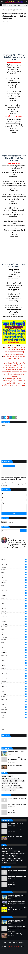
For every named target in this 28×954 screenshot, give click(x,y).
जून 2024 (14, 606)
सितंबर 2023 (14, 624)
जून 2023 (14, 632)
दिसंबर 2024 (14, 590)
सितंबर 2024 (14, 598)
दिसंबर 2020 (14, 709)
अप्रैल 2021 (14, 699)
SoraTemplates (10, 950)
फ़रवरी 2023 (14, 642)
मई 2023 (14, 634)
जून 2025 (14, 575)
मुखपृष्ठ (2, 729)
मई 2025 (14, 577)
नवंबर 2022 (14, 650)
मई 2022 (14, 665)
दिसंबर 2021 (14, 678)
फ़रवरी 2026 (14, 562)
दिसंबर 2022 (14, 647)
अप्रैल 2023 (14, 637)
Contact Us (14, 942)
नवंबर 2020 (14, 712)
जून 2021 (14, 694)
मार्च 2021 (14, 702)
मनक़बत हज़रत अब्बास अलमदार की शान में (15, 830)
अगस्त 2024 (14, 601)
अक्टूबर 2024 (14, 595)
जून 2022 (14, 663)
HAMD (22, 781)
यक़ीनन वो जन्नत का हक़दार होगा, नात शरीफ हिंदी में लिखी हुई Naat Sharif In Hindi (17, 908)
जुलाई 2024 (14, 603)
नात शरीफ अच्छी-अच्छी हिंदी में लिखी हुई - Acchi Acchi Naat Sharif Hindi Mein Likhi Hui (17, 759)
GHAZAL (5, 781)
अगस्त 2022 (14, 658)
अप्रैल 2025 (14, 580)
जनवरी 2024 (14, 613)
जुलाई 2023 (14, 629)
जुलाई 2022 (14, 660)
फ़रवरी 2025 (14, 585)
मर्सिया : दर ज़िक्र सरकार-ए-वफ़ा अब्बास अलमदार (17, 798)
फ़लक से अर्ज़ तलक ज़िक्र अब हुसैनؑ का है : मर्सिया (17, 804)
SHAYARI (5, 790)
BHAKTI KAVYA (7, 776)
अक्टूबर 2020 (14, 715)
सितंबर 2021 (14, 686)
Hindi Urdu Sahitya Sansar (14, 946)
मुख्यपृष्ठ (2, 9)
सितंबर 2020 (14, 717)
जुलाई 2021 (14, 691)
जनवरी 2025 (14, 588)
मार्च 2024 (14, 608)
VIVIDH (12, 790)
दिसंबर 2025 (14, 564)
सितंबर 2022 (14, 655)
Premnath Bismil (8, 788)
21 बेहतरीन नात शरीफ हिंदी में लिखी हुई (15, 765)
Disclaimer (14, 944)
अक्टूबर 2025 (14, 569)
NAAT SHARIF (7, 786)
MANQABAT (13, 783)
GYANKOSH (14, 781)
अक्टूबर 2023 (14, 621)
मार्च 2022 (14, 671)
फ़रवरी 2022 (14, 673)
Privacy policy (21, 942)
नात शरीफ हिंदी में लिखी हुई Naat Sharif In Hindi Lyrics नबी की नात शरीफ (16, 752)
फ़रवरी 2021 (14, 704)
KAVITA (4, 783)
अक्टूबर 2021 (14, 683)
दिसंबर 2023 (14, 616)
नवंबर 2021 (14, 681)
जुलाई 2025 (14, 572)
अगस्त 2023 (14, 626)
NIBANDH (17, 786)
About (9, 942)
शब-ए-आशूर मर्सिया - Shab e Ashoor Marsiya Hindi (15, 811)
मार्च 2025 (14, 582)
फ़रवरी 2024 (14, 611)
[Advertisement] (14, 37)
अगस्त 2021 (14, 689)
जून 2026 (14, 559)
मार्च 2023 (14, 639)
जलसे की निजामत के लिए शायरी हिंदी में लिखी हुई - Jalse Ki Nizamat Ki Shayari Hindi (17, 902)
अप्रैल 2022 (14, 668)
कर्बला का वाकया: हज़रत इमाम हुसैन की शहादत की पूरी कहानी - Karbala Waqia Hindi (13, 479)
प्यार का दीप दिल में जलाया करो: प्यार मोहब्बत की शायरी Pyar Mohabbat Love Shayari (14, 374)
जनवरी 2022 (14, 676)
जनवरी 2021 (14, 707)
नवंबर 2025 (14, 567)
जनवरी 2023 (14, 645)
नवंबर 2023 (14, 619)
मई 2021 (14, 696)
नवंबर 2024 (14, 593)
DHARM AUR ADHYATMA (11, 779)
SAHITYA (19, 788)
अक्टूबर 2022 (14, 652)
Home (5, 942)
